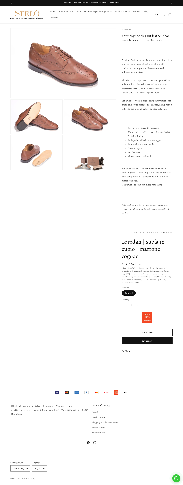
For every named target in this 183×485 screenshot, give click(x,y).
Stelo (18, 479)
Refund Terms (98, 427)
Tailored (129, 293)
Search (95, 412)
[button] (103, 11)
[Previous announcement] (11, 3)
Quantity (125, 299)
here (159, 184)
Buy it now (147, 340)
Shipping (162, 279)
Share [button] (127, 351)
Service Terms (98, 417)
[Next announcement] (172, 3)
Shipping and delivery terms (105, 422)
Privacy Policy (98, 432)
